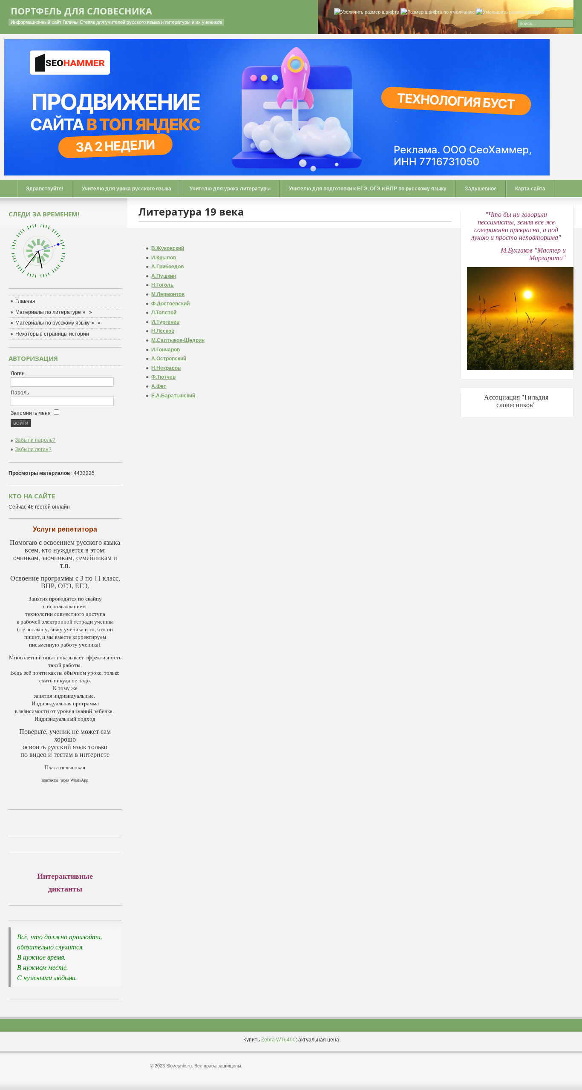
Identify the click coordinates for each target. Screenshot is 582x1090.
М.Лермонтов (167, 294)
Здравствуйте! (44, 189)
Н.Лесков (162, 331)
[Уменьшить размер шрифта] (510, 12)
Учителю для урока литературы (230, 189)
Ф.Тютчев (163, 377)
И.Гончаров (165, 350)
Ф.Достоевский (170, 304)
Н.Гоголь (162, 285)
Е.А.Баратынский (173, 396)
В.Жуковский (167, 248)
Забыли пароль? (35, 440)
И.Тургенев (165, 322)
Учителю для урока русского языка (126, 189)
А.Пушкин (163, 276)
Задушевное (481, 189)
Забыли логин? (33, 449)
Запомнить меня (31, 413)
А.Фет (158, 386)
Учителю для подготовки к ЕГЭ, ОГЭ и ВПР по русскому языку (368, 189)
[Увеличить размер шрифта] (366, 12)
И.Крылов (163, 258)
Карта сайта (530, 189)
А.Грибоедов (167, 267)
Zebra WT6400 (278, 1040)
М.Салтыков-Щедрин (178, 340)
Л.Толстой (163, 313)
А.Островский (168, 359)
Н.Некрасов (166, 368)
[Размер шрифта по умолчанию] (437, 12)
